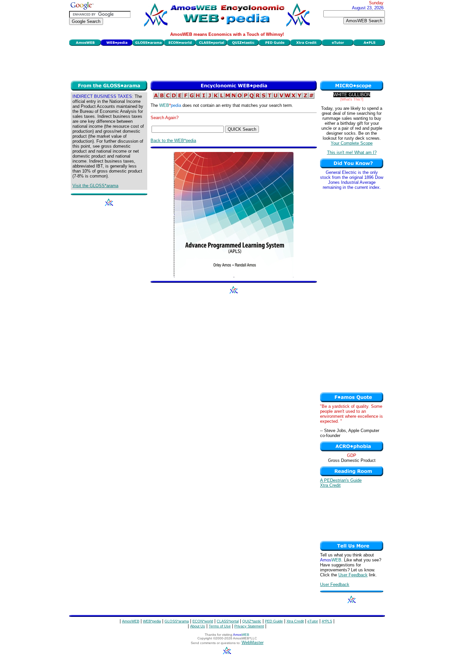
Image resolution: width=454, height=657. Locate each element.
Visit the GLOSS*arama (95, 185)
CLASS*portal (228, 621)
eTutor (312, 621)
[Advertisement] (227, 62)
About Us (197, 626)
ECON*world (202, 621)
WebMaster (253, 642)
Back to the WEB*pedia (173, 140)
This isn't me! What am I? (352, 152)
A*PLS (327, 621)
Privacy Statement (249, 626)
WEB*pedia (152, 621)
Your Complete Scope (352, 143)
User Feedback (353, 574)
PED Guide (274, 621)
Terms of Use (220, 626)
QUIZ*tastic (251, 621)
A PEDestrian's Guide (341, 480)
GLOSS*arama (177, 621)
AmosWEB (130, 621)
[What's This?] (351, 99)
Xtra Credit (330, 485)
